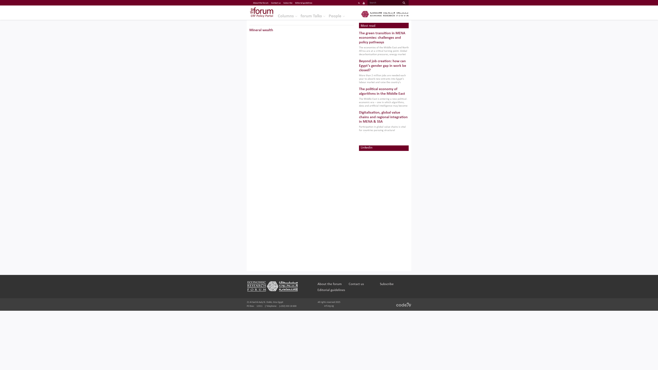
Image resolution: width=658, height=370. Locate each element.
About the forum (260, 3)
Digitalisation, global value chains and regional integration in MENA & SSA (383, 117)
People (335, 16)
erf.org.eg (329, 306)
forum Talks (311, 16)
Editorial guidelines (303, 3)
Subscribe (287, 3)
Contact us (276, 3)
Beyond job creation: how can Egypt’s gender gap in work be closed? (382, 65)
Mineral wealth (261, 30)
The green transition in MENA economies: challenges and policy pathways (382, 37)
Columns (286, 16)
